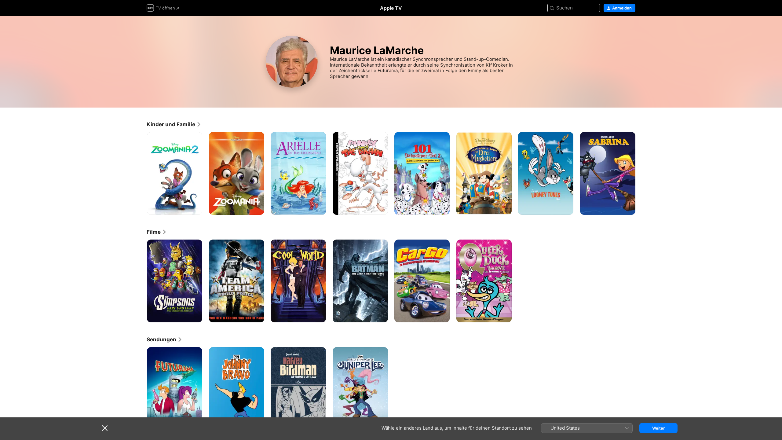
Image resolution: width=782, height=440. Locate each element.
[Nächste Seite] (641, 173)
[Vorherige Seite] (140, 173)
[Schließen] (105, 428)
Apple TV (391, 8)
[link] (174, 124)
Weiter (658, 428)
